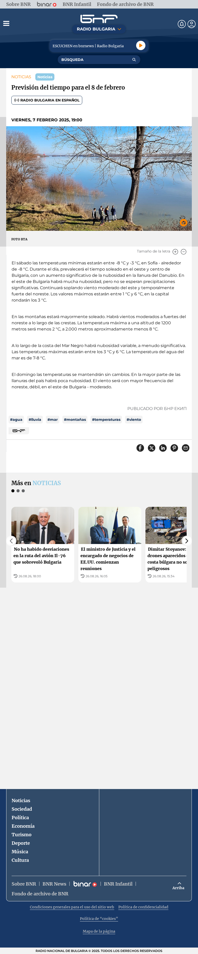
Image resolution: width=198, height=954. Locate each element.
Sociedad (22, 809)
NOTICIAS (21, 76)
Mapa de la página (99, 931)
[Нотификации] (181, 24)
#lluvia (35, 419)
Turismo (21, 835)
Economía (23, 826)
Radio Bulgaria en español (49, 100)
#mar (52, 419)
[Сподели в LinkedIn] (163, 448)
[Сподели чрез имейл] (186, 448)
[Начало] (99, 19)
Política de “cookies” (99, 918)
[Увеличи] (175, 252)
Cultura (20, 860)
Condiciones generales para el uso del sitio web (72, 907)
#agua (16, 419)
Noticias (21, 800)
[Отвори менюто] (6, 23)
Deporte (21, 843)
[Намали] (183, 252)
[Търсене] (134, 60)
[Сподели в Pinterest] (174, 448)
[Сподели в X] (151, 448)
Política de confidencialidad (143, 907)
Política (20, 818)
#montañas (75, 419)
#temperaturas (106, 419)
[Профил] (191, 24)
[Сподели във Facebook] (140, 448)
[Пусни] (140, 45)
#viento (134, 419)
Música (20, 852)
